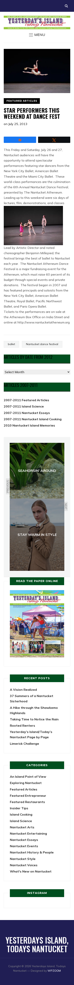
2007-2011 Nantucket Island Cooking (33, 419)
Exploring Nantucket (26, 783)
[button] (37, 35)
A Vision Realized (23, 690)
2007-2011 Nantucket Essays (27, 413)
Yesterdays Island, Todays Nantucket (37, 944)
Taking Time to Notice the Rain (34, 719)
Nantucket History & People (32, 852)
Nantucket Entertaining (28, 833)
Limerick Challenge (24, 744)
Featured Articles (22, 100)
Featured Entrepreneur (28, 796)
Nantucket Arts (22, 827)
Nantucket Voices (23, 865)
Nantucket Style (23, 859)
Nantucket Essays (24, 840)
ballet (11, 344)
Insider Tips (19, 808)
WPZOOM (54, 970)
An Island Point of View (28, 776)
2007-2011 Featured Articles (26, 400)
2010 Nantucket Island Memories (29, 425)
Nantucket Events (24, 846)
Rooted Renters (22, 725)
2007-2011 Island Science (24, 406)
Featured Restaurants (27, 802)
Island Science (21, 821)
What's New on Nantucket (31, 871)
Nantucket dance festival (42, 344)
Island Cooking (21, 814)
